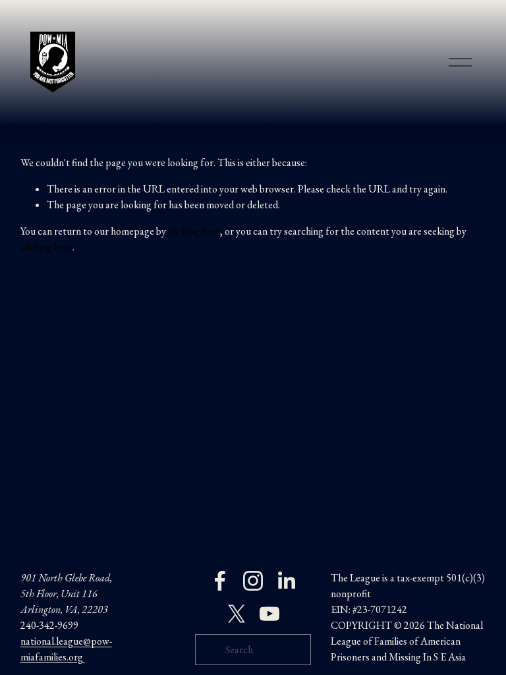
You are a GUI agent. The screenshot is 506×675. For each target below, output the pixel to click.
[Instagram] (253, 580)
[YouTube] (269, 613)
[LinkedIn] (285, 580)
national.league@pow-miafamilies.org (66, 649)
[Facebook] (220, 580)
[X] (236, 613)
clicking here (194, 231)
